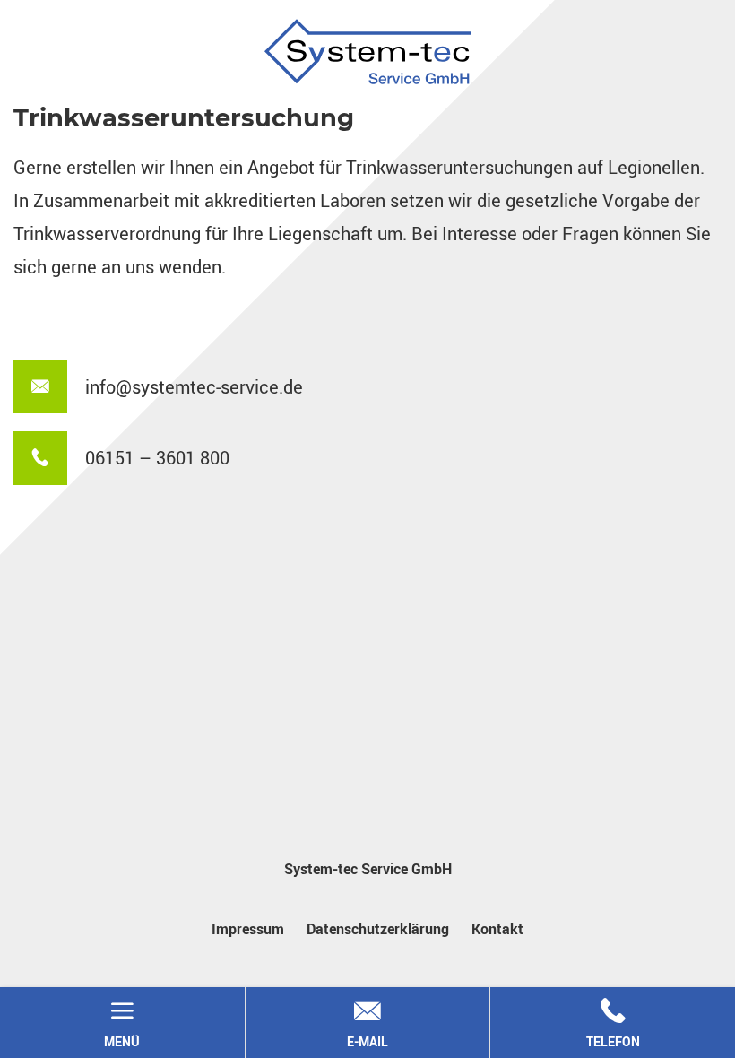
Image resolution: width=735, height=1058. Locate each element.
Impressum (248, 929)
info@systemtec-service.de (194, 387)
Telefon (613, 1023)
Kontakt (497, 929)
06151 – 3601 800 (157, 458)
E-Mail (367, 1023)
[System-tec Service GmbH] (367, 51)
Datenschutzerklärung (378, 929)
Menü (122, 1023)
